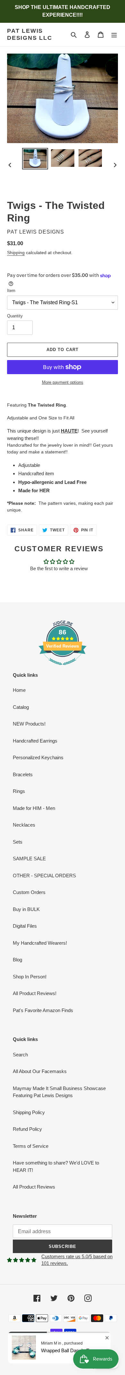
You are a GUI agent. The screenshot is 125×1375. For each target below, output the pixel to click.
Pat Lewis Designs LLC (29, 34)
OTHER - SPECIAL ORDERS (44, 875)
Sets (17, 842)
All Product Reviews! (34, 993)
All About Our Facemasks (40, 1071)
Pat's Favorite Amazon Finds (43, 1010)
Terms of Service (30, 1146)
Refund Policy (27, 1129)
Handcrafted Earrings (35, 740)
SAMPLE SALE (29, 858)
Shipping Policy (29, 1112)
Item (11, 290)
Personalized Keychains (38, 757)
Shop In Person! (29, 976)
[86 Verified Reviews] (62, 668)
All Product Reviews (34, 1187)
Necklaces (24, 825)
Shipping (16, 252)
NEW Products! (29, 723)
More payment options (62, 382)
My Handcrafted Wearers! (40, 943)
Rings (19, 791)
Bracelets (23, 774)
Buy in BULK (26, 909)
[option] (35, 158)
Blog (17, 959)
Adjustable (29, 465)
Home (19, 690)
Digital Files (25, 926)
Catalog (21, 707)
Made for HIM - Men (34, 808)
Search (20, 1054)
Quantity (15, 316)
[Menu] (114, 34)
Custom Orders (29, 892)
